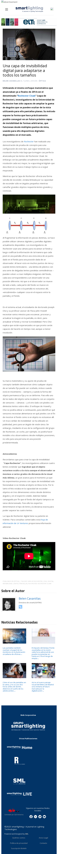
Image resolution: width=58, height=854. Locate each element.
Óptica (42, 81)
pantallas (23, 584)
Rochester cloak (44, 584)
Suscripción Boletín (19, 848)
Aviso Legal (43, 838)
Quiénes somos (18, 838)
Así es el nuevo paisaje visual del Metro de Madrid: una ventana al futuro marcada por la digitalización (43, 686)
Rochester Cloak (26, 95)
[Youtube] (44, 816)
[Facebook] (31, 816)
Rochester (29, 141)
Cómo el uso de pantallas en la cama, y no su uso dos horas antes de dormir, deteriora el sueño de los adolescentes (14, 686)
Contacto (43, 843)
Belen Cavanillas (11, 81)
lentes (15, 584)
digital (51, 581)
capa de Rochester (35, 581)
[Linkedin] (35, 816)
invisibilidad (7, 584)
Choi (45, 581)
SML (26, 834)
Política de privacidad (19, 843)
